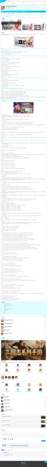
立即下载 (23, 11)
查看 (44, 397)
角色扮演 (5, 4)
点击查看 (44, 315)
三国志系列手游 (4, 13)
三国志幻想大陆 (8, 13)
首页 (3, 4)
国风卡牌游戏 (13, 13)
